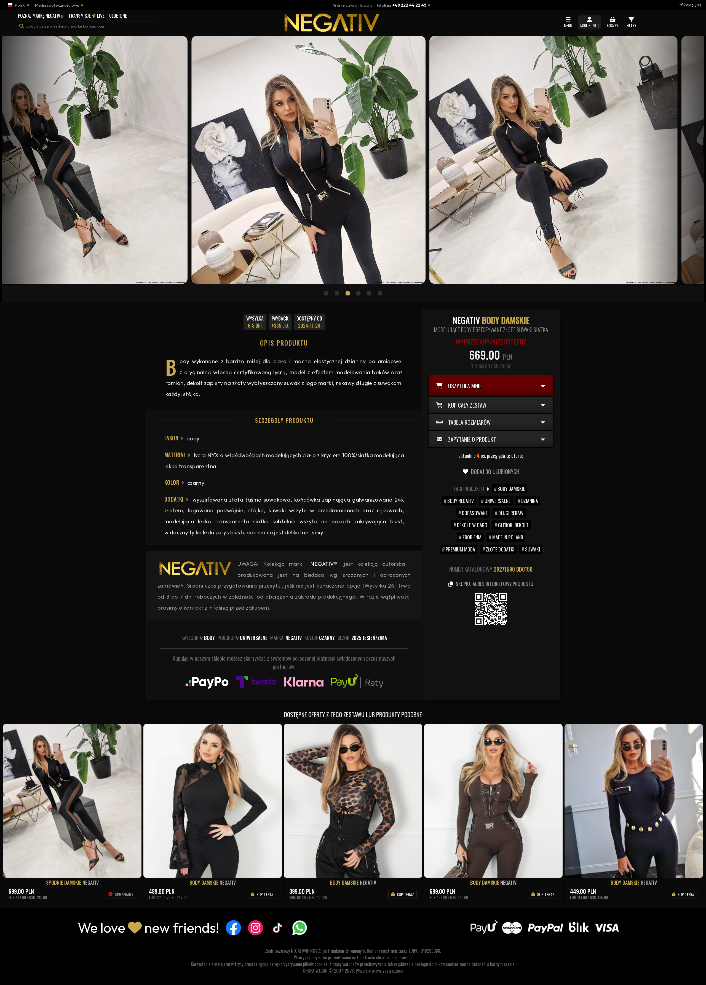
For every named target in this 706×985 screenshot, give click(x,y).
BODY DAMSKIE (511, 488)
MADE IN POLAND (507, 537)
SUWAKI (532, 549)
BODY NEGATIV (460, 500)
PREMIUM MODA (460, 549)
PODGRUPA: (243, 637)
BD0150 (524, 569)
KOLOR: (319, 637)
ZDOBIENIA (472, 537)
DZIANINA (529, 500)
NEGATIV (90, 882)
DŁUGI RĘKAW (510, 512)
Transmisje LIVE (86, 15)
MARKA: (286, 637)
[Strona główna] (331, 29)
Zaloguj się (692, 4)
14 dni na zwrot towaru (352, 5)
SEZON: (362, 637)
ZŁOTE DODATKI (500, 549)
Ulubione (118, 15)
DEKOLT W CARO (472, 525)
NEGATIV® (323, 563)
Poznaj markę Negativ (41, 15)
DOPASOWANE (475, 512)
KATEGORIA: (198, 637)
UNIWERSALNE (497, 500)
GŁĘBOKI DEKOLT (513, 525)
